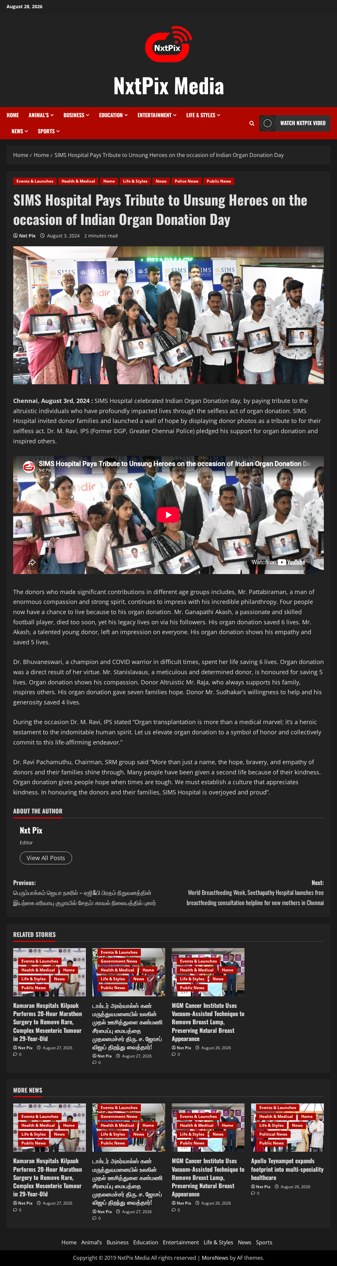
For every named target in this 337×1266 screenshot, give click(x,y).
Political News (273, 1134)
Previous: (84, 892)
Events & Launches (34, 181)
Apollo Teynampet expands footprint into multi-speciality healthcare (287, 1168)
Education (111, 115)
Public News (219, 181)
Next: (255, 892)
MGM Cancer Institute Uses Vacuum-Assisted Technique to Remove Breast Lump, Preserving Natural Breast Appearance (208, 1022)
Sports (46, 131)
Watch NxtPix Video (302, 123)
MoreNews (215, 1257)
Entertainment (154, 115)
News (17, 131)
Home (13, 115)
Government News (119, 961)
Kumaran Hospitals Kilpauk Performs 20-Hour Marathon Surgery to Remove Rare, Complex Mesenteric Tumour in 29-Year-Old (47, 1022)
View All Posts (46, 858)
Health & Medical (78, 181)
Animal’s (39, 115)
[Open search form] (251, 123)
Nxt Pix (27, 236)
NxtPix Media (168, 84)
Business (74, 115)
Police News (186, 181)
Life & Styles (200, 115)
